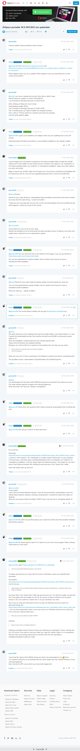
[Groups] (39, 3)
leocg (10, 62)
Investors (66, 704)
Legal (52, 691)
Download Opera (43, 12)
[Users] (35, 3)
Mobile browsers (9, 714)
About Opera (67, 695)
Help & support (42, 695)
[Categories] (23, 3)
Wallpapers (28, 701)
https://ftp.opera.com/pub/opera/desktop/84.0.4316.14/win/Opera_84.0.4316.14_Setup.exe (40, 582)
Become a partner (69, 707)
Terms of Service (55, 707)
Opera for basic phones (13, 727)
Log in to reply (72, 31)
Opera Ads (28, 704)
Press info (66, 698)
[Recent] (27, 3)
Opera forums (41, 701)
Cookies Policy (55, 701)
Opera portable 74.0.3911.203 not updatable (38, 565)
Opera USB (9, 711)
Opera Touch (9, 724)
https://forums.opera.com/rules (32, 66)
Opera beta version (12, 708)
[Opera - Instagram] (20, 738)
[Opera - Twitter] (8, 738)
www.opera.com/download (57, 311)
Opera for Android (11, 718)
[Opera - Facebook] (4, 738)
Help (39, 691)
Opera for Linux (10, 705)
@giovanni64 (38, 62)
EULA (51, 704)
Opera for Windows (11, 31)
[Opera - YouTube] (12, 738)
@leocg (11, 96)
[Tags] (31, 3)
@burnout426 (22, 221)
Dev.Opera (40, 704)
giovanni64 (12, 41)
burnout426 (13, 157)
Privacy (52, 698)
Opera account (29, 698)
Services (28, 691)
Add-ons (27, 695)
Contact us (67, 710)
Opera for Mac (10, 702)
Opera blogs (41, 698)
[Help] (47, 3)
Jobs (65, 701)
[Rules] (43, 3)
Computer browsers (10, 695)
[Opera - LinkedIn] (16, 738)
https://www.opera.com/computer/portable (24, 256)
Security (52, 695)
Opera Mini (9, 721)
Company (67, 691)
